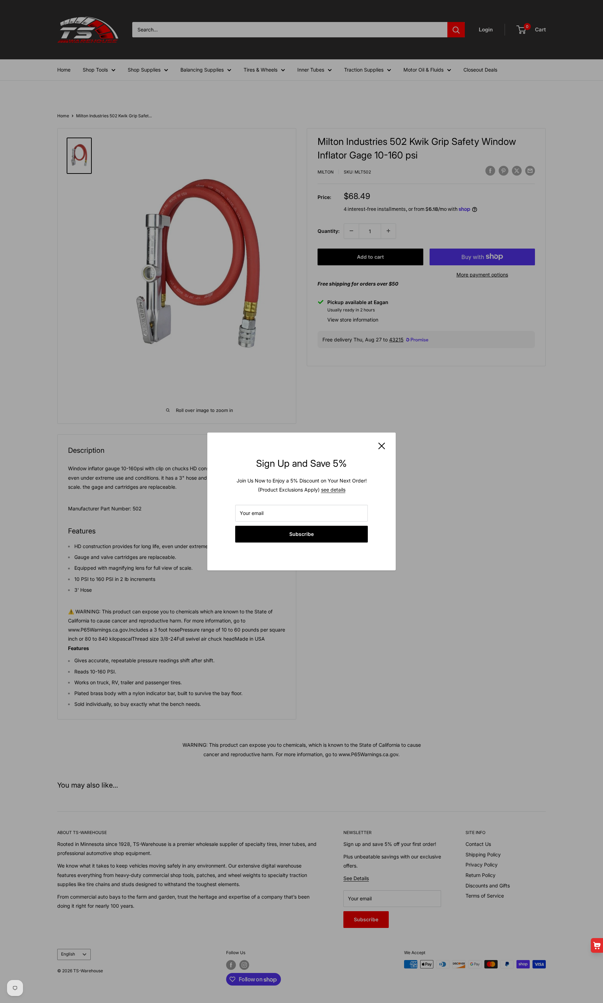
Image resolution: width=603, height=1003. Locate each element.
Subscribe (301, 534)
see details (333, 490)
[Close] (381, 445)
